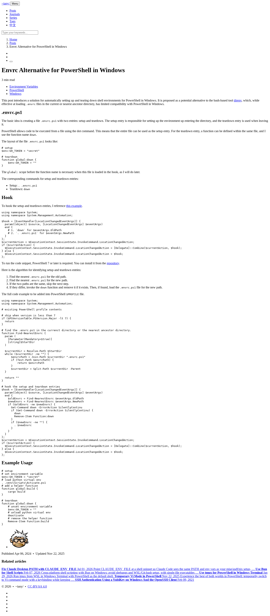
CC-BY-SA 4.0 (37, 586)
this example (74, 206)
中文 (12, 25)
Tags (12, 21)
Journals (14, 14)
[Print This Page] (11, 61)
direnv (238, 100)
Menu (15, 3)
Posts (12, 10)
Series (13, 17)
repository (113, 263)
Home (13, 39)
